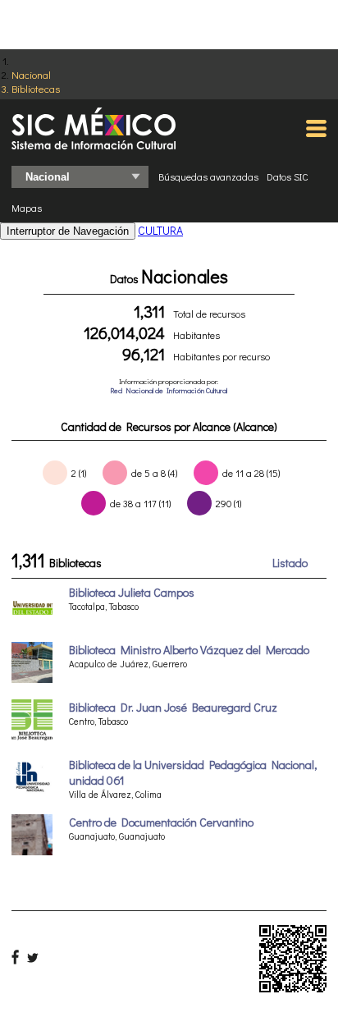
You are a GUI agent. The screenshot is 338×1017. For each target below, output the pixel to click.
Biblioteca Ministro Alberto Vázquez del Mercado (189, 649)
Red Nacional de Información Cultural (168, 390)
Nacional (31, 74)
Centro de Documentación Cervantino (161, 822)
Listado (290, 562)
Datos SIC (287, 176)
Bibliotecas (35, 88)
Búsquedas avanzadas (208, 176)
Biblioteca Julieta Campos (131, 592)
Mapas (26, 207)
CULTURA (160, 230)
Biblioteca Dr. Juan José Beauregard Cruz (173, 707)
